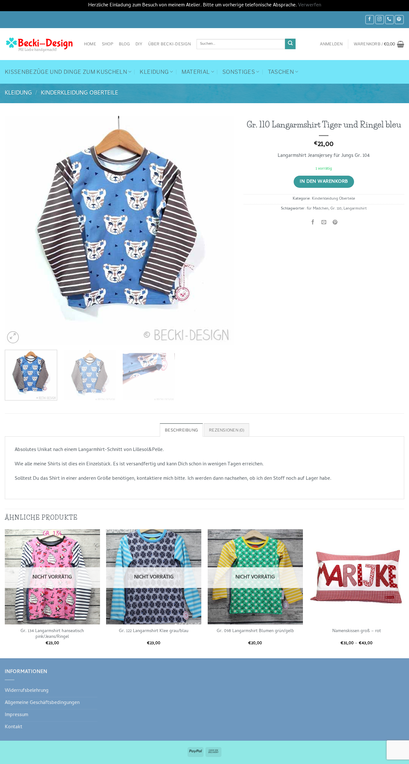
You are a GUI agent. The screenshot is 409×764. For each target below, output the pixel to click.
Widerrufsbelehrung (27, 691)
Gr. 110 (336, 209)
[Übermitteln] (290, 44)
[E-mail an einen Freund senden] (324, 223)
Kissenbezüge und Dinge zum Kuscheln (66, 72)
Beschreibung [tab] (181, 430)
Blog (124, 44)
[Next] (221, 230)
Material (195, 72)
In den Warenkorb (324, 182)
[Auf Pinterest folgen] (399, 19)
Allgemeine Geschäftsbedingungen (42, 703)
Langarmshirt (355, 209)
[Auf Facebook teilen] (313, 223)
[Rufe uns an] (389, 19)
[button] (331, 44)
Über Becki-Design (169, 44)
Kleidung (154, 72)
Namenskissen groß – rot (356, 631)
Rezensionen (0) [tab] (226, 430)
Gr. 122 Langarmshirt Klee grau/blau (154, 631)
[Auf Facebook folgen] (369, 19)
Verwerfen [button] (309, 5)
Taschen (281, 72)
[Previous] (17, 230)
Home (90, 44)
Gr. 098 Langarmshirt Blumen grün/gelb (255, 631)
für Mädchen (317, 209)
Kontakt (13, 727)
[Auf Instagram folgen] (379, 19)
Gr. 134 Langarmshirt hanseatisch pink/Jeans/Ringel (52, 634)
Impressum (16, 715)
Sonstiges (238, 72)
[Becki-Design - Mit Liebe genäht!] (39, 44)
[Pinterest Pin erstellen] (335, 223)
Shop (107, 44)
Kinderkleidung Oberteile (79, 93)
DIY (139, 44)
